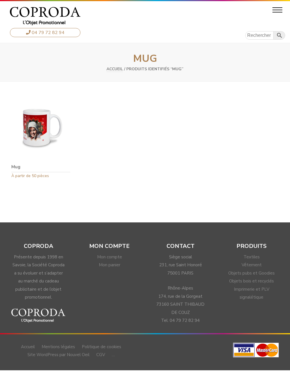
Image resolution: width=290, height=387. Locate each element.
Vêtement (252, 265)
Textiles (252, 257)
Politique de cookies (101, 347)
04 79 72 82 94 (48, 32)
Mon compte (109, 257)
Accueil (114, 69)
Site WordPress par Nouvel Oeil (58, 355)
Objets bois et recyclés (251, 281)
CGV (100, 355)
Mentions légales (58, 347)
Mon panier (109, 265)
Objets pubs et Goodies (251, 273)
